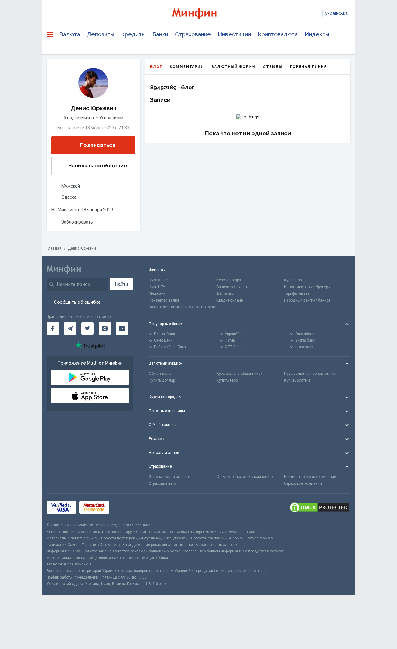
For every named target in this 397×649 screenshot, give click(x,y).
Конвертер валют (164, 300)
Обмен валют (161, 373)
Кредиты (133, 34)
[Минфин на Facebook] (53, 328)
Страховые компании (303, 483)
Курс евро (293, 280)
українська (336, 13)
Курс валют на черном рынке (310, 373)
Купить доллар (162, 380)
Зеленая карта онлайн (169, 476)
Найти (121, 284)
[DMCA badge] (319, 508)
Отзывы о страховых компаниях (245, 476)
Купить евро (227, 380)
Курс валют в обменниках (239, 373)
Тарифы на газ (297, 293)
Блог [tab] (156, 67)
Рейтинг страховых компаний (310, 476)
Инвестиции (234, 34)
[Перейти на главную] (198, 13)
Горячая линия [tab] (308, 67)
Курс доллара (228, 280)
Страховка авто (162, 483)
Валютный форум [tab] (233, 67)
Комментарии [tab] (187, 67)
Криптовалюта (278, 34)
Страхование (193, 34)
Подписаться (97, 145)
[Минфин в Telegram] (70, 328)
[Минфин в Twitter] (87, 328)
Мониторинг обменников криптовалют (182, 307)
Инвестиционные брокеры (307, 287)
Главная (54, 248)
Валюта (69, 34)
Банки (160, 34)
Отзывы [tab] (273, 67)
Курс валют (159, 280)
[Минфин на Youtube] (122, 328)
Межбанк (157, 293)
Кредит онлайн (229, 300)
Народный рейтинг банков (307, 300)
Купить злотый (297, 380)
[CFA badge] (126, 508)
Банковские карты (232, 287)
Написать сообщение (97, 166)
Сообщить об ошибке (77, 302)
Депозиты (100, 34)
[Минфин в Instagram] (105, 328)
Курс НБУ (157, 287)
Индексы (317, 34)
